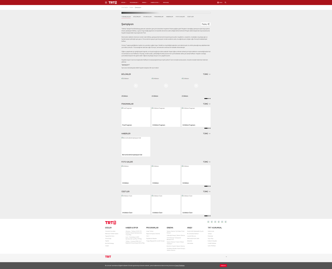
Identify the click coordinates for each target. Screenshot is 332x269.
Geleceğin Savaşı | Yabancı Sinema (176, 235)
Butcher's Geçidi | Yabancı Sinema (176, 246)
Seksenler (189, 241)
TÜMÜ (205, 74)
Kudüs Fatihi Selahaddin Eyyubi (195, 231)
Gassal (107, 246)
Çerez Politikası (180, 265)
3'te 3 (147, 236)
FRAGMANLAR (158, 16)
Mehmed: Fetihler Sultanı (111, 233)
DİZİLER (108, 228)
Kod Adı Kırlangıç (109, 243)
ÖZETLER (190, 16)
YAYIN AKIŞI (166, 2)
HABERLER (169, 16)
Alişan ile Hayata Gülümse (153, 233)
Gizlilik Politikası (212, 243)
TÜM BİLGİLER (126, 16)
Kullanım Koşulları (212, 241)
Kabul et (223, 265)
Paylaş (204, 24)
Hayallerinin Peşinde (151, 238)
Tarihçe (210, 233)
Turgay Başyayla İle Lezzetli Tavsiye (155, 241)
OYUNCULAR (147, 16)
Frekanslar (210, 236)
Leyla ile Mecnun (191, 236)
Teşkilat (107, 241)
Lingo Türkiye (149, 231)
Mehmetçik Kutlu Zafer (193, 238)
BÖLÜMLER (137, 16)
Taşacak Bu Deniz (109, 236)
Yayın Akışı (210, 238)
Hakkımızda (211, 231)
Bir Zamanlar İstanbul (193, 233)
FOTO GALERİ (180, 16)
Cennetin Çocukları (110, 231)
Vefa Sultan (190, 243)
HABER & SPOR (132, 228)
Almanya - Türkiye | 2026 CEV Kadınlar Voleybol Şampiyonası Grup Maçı (134, 232)
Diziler (131, 7)
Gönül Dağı (108, 238)
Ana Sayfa (124, 7)
